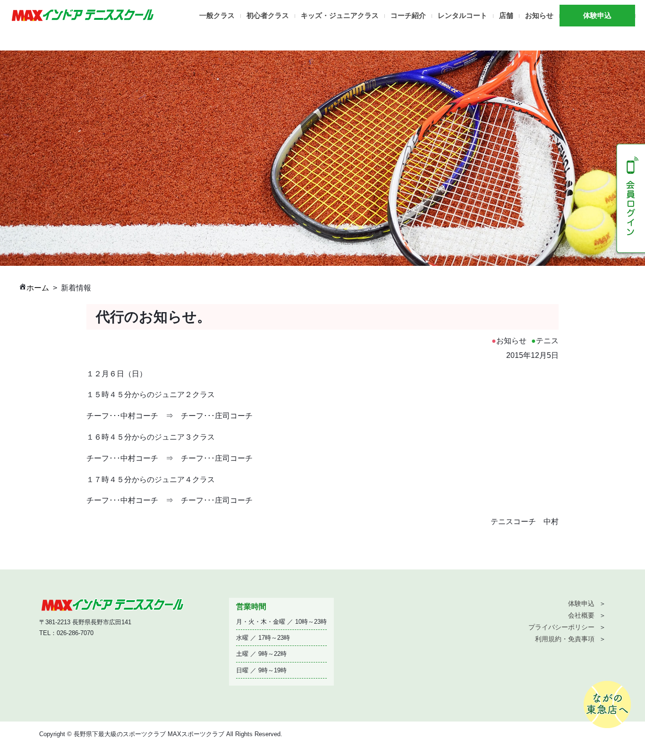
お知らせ (539, 15)
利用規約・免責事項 (564, 639)
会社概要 (581, 615)
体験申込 (597, 15)
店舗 (506, 15)
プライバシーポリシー (561, 627)
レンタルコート (462, 15)
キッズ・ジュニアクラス (340, 15)
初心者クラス (267, 15)
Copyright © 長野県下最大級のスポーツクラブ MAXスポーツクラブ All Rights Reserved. (160, 734)
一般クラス (217, 15)
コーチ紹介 (408, 15)
